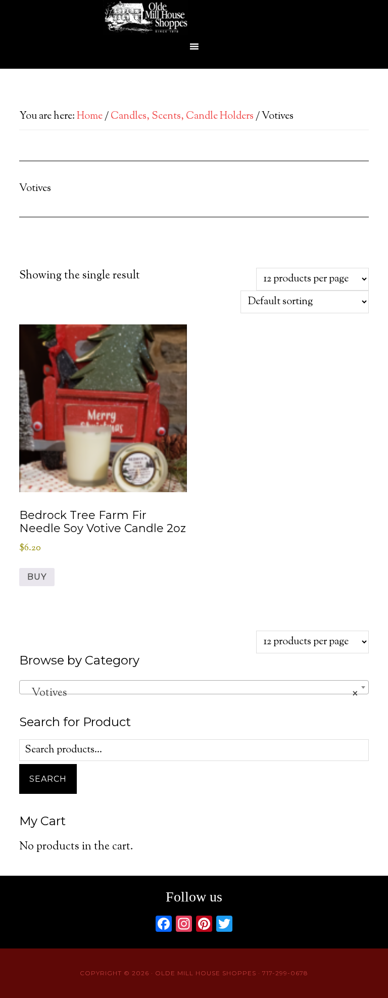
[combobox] (193, 687)
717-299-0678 (285, 973)
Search (48, 779)
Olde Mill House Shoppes (194, 17)
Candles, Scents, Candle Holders (182, 116)
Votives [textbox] (191, 693)
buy (36, 577)
